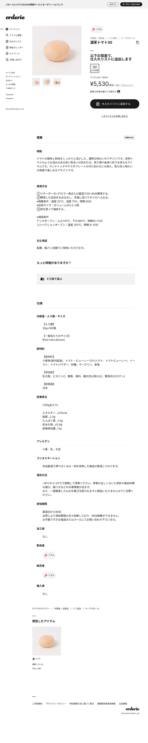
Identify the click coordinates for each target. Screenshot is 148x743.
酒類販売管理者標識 (106, 703)
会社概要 (123, 703)
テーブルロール (128, 38)
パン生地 (113, 38)
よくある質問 (10, 84)
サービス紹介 (10, 72)
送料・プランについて (124, 85)
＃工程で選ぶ (54, 278)
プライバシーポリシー (56, 703)
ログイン (113, 4)
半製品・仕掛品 (97, 38)
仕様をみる (129, 137)
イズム (99, 29)
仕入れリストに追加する (116, 103)
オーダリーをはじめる (131, 4)
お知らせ (9, 80)
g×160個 (94, 68)
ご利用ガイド (10, 88)
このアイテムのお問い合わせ (115, 116)
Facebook (9, 94)
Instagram (10, 98)
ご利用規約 (37, 703)
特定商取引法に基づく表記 (82, 703)
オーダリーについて (13, 76)
